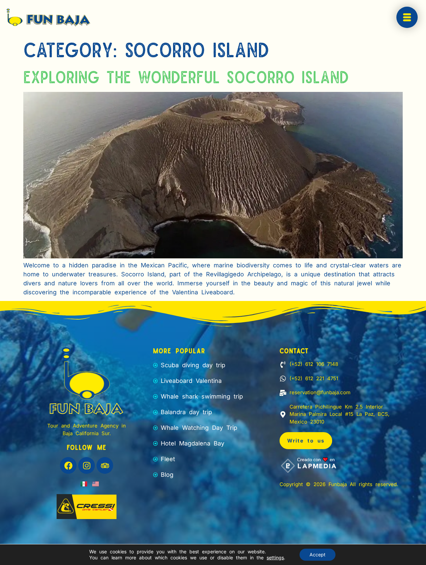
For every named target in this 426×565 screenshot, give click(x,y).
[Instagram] (86, 465)
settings (275, 557)
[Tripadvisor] (105, 465)
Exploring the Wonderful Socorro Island (186, 76)
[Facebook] (68, 465)
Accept (317, 554)
